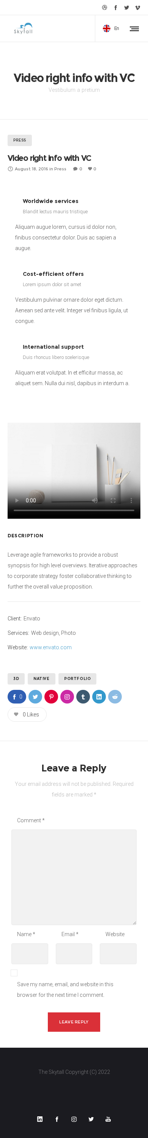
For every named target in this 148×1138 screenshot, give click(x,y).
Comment (31, 820)
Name (26, 934)
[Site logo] (23, 28)
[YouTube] (108, 1119)
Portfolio (77, 678)
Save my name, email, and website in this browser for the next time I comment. (65, 989)
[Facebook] (115, 7)
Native (41, 678)
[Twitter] (126, 7)
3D (16, 678)
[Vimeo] (137, 7)
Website (114, 934)
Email (70, 934)
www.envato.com (51, 647)
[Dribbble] (104, 7)
